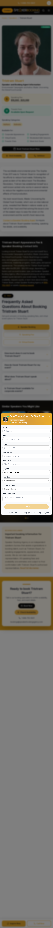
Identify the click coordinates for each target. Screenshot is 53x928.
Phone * (5, 444)
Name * (5, 427)
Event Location (7, 460)
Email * (4, 436)
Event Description (8, 494)
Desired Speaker (8, 485)
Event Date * (6, 477)
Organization (7, 452)
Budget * (5, 469)
